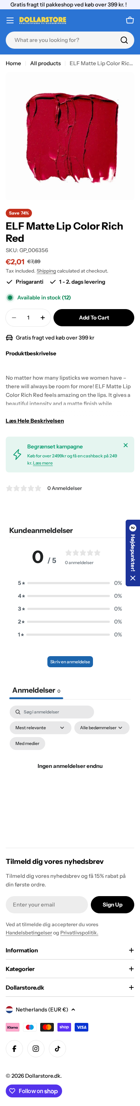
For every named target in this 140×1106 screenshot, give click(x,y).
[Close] (125, 445)
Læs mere (43, 463)
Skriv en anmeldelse (70, 661)
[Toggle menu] (10, 20)
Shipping (46, 271)
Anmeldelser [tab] (36, 690)
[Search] (124, 40)
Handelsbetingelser (29, 932)
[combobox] (70, 40)
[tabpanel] (70, 774)
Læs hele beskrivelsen (35, 420)
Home (13, 63)
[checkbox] (27, 743)
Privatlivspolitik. (79, 932)
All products (45, 63)
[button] (70, 583)
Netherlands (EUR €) (42, 1009)
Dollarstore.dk (42, 1075)
